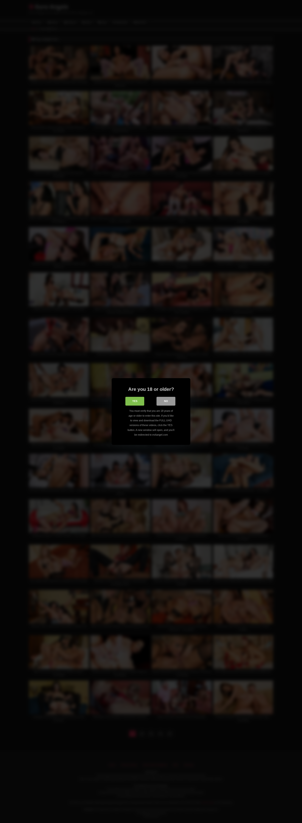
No (166, 401)
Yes (134, 401)
